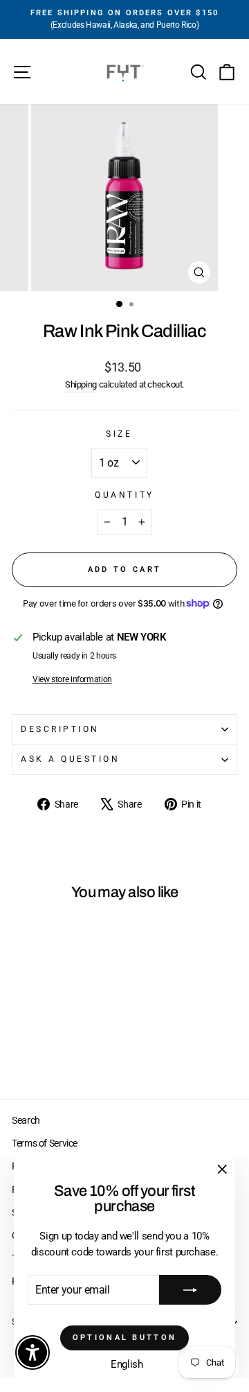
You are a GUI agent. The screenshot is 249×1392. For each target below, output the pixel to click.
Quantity (124, 495)
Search (26, 1120)
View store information (72, 679)
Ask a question (70, 759)
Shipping (81, 384)
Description (60, 729)
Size (119, 434)
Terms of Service (44, 1143)
